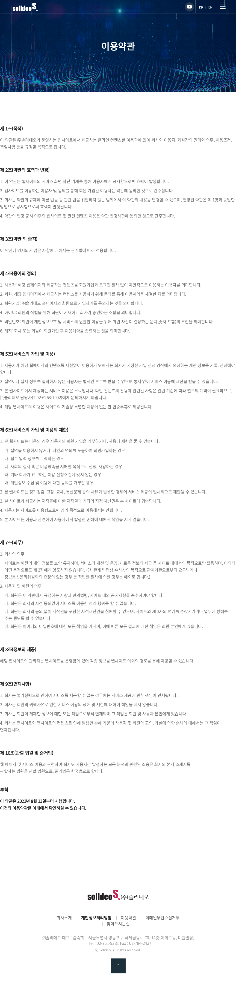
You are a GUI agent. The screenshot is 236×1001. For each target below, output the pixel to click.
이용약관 (128, 918)
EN (210, 7)
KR (201, 7)
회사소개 (64, 918)
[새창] (189, 6)
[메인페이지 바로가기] (25, 9)
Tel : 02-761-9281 (103, 943)
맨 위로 (118, 965)
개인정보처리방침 (96, 918)
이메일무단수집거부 (162, 918)
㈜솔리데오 (118, 895)
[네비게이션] (223, 7)
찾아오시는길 (118, 924)
